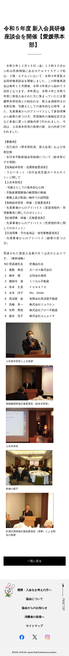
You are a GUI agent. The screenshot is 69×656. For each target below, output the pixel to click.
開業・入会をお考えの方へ (34, 590)
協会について (34, 599)
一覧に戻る (34, 561)
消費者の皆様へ (34, 616)
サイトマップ (34, 625)
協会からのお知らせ (34, 608)
